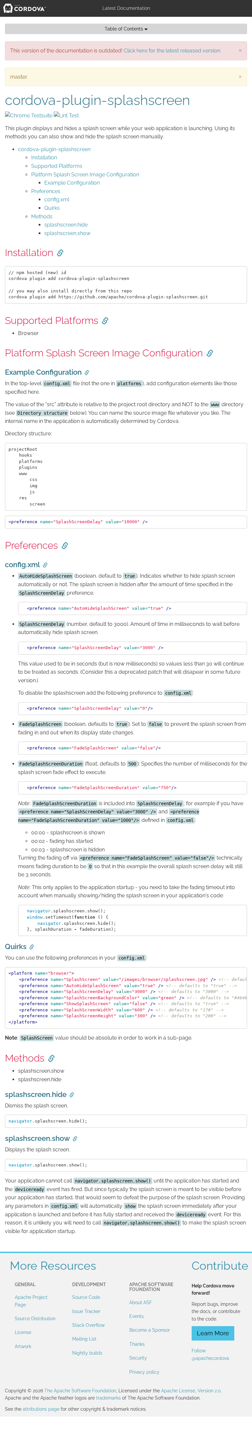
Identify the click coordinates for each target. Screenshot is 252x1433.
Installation (44, 157)
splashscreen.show (67, 233)
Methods (41, 216)
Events (136, 1316)
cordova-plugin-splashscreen (54, 149)
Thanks (137, 1344)
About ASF (140, 1302)
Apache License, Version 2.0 (191, 1390)
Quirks (52, 208)
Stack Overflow (88, 1325)
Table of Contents (124, 28)
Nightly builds (87, 1353)
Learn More (213, 1333)
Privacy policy (144, 1372)
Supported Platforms (56, 166)
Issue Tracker (86, 1311)
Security (138, 1358)
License (23, 1332)
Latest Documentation (126, 8)
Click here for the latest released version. (172, 51)
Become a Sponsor (149, 1330)
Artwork (23, 1346)
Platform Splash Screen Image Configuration (85, 174)
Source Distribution (35, 1318)
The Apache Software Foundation (80, 1390)
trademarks (108, 1398)
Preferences (45, 191)
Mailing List (84, 1339)
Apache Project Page (31, 1301)
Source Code (86, 1297)
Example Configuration (72, 183)
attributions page (41, 1409)
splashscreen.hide (66, 225)
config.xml (56, 199)
